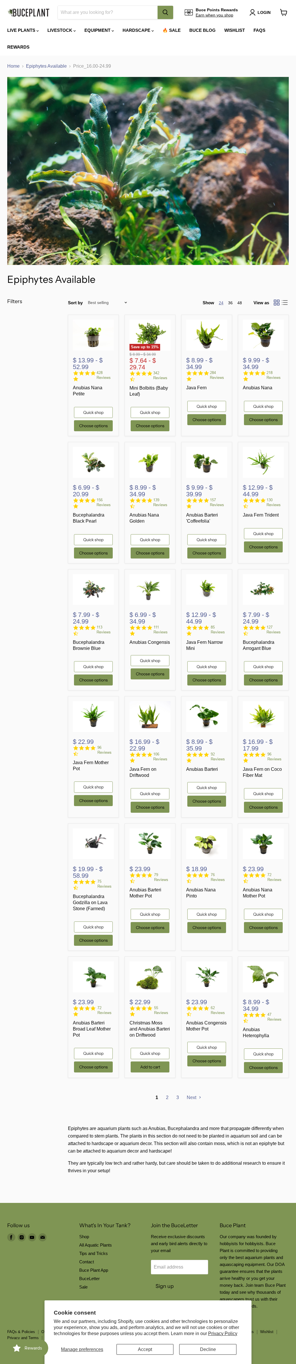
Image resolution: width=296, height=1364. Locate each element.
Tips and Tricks (93, 1253)
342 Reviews (160, 375)
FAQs (259, 30)
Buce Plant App (93, 1270)
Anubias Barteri (202, 769)
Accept (145, 1349)
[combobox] (108, 12)
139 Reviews (160, 502)
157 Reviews (217, 502)
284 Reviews (217, 375)
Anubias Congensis (150, 642)
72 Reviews (274, 877)
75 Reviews (104, 884)
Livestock (60, 30)
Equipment (98, 30)
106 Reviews (160, 756)
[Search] (165, 12)
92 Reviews (218, 756)
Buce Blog (202, 30)
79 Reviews (161, 877)
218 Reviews (274, 375)
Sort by (75, 302)
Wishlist (234, 30)
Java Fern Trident (261, 515)
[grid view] (277, 302)
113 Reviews (104, 629)
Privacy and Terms (23, 1338)
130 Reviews (274, 502)
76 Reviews (218, 877)
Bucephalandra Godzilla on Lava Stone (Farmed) (90, 902)
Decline (208, 1349)
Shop (84, 1236)
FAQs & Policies (21, 1332)
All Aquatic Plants (95, 1245)
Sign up (165, 1286)
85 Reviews (218, 629)
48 (239, 303)
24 (221, 303)
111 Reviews (160, 629)
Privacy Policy (222, 1333)
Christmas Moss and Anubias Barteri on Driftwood (150, 1028)
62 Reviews (218, 1010)
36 (230, 303)
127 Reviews (274, 629)
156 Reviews (104, 502)
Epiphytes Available (46, 66)
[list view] (285, 302)
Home (13, 66)
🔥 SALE (171, 30)
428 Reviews (104, 375)
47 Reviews (274, 1017)
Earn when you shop (214, 15)
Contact (86, 1261)
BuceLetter (89, 1278)
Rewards (18, 47)
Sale (83, 1286)
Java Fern (196, 387)
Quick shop (93, 412)
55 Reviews (161, 1010)
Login (264, 12)
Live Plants (21, 30)
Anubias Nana (257, 387)
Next (192, 1097)
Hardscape (137, 30)
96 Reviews (104, 750)
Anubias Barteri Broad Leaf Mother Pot (92, 1028)
